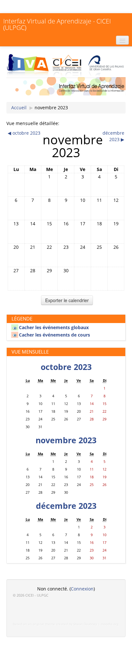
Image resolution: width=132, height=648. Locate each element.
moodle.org (109, 624)
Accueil (19, 107)
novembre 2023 (51, 107)
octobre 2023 (66, 367)
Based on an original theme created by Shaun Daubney (55, 624)
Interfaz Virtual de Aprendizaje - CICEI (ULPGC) (57, 24)
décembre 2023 (66, 505)
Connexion (82, 589)
